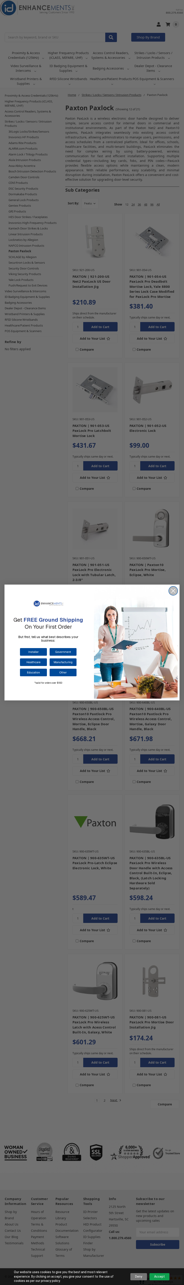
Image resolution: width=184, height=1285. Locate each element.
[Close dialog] (173, 590)
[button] (33, 652)
